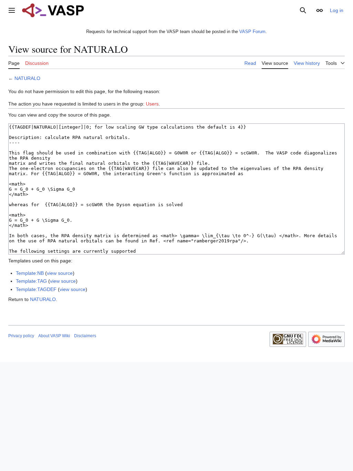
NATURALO (27, 78)
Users (152, 104)
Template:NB (30, 273)
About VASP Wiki (54, 335)
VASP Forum (252, 31)
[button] (11, 10)
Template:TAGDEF (36, 289)
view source (60, 273)
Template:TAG (31, 281)
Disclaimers (85, 335)
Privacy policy (21, 335)
